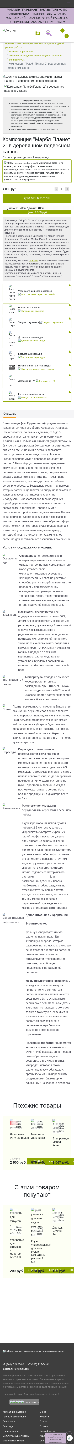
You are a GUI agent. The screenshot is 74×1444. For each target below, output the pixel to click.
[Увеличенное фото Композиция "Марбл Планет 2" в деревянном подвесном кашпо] (37, 78)
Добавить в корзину (37, 198)
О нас (43, 1411)
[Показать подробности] (36, 294)
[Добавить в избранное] (68, 78)
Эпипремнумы (17, 59)
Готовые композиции (14, 1416)
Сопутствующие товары (16, 1435)
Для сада (8, 1426)
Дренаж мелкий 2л (57, 1231)
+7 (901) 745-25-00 (13, 1364)
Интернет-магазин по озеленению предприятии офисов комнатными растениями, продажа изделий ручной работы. (34, 43)
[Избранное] (38, 33)
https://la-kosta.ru (57, 1386)
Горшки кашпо (11, 1431)
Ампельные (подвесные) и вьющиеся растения (35, 55)
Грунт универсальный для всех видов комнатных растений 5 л (37, 1251)
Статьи (43, 1421)
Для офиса (9, 1421)
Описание (9, 413)
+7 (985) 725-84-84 (38, 1364)
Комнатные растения (21, 51)
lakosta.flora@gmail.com (16, 1368)
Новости (44, 1416)
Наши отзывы (32, 1402)
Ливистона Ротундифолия (16, 1136)
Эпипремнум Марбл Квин (58, 1142)
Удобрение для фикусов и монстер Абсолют (16, 1248)
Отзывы (44, 1426)
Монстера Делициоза (37, 1136)
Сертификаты (47, 1431)
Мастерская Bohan (13, 1440)
